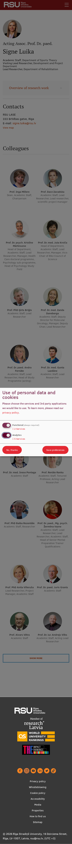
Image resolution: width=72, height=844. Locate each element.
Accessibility (38, 799)
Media (37, 804)
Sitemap (37, 822)
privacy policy (10, 412)
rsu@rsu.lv (36, 838)
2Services (18, 428)
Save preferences (55, 449)
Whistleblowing (37, 787)
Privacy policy (38, 781)
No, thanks (12, 449)
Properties (38, 810)
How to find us (38, 816)
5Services (18, 438)
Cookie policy (37, 793)
